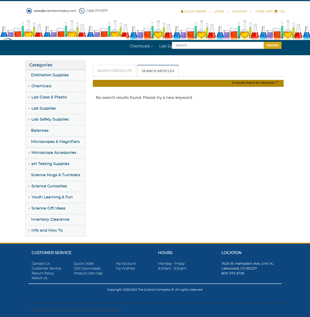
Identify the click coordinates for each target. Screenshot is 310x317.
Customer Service (46, 268)
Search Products (114, 71)
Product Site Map (88, 273)
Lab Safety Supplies (50, 119)
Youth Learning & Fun (52, 197)
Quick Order (195, 11)
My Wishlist (125, 268)
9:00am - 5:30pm (172, 268)
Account (239, 11)
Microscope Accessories (53, 153)
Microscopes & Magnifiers (55, 142)
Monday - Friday (171, 263)
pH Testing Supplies (50, 164)
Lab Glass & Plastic (49, 97)
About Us (39, 278)
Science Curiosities (49, 186)
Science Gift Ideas (48, 208)
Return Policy (43, 273)
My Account (126, 263)
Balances (40, 131)
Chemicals (140, 46)
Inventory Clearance (50, 220)
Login (219, 11)
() (270, 11)
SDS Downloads (87, 268)
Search (273, 45)
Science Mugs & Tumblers (55, 175)
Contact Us (41, 263)
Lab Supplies (43, 108)
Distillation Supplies (50, 75)
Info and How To (47, 230)
